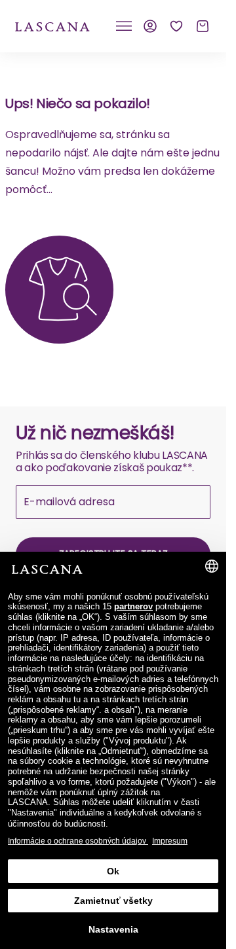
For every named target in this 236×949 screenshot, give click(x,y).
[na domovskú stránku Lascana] (52, 25)
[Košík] (202, 26)
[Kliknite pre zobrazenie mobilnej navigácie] (124, 26)
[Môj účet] (150, 26)
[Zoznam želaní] (176, 26)
